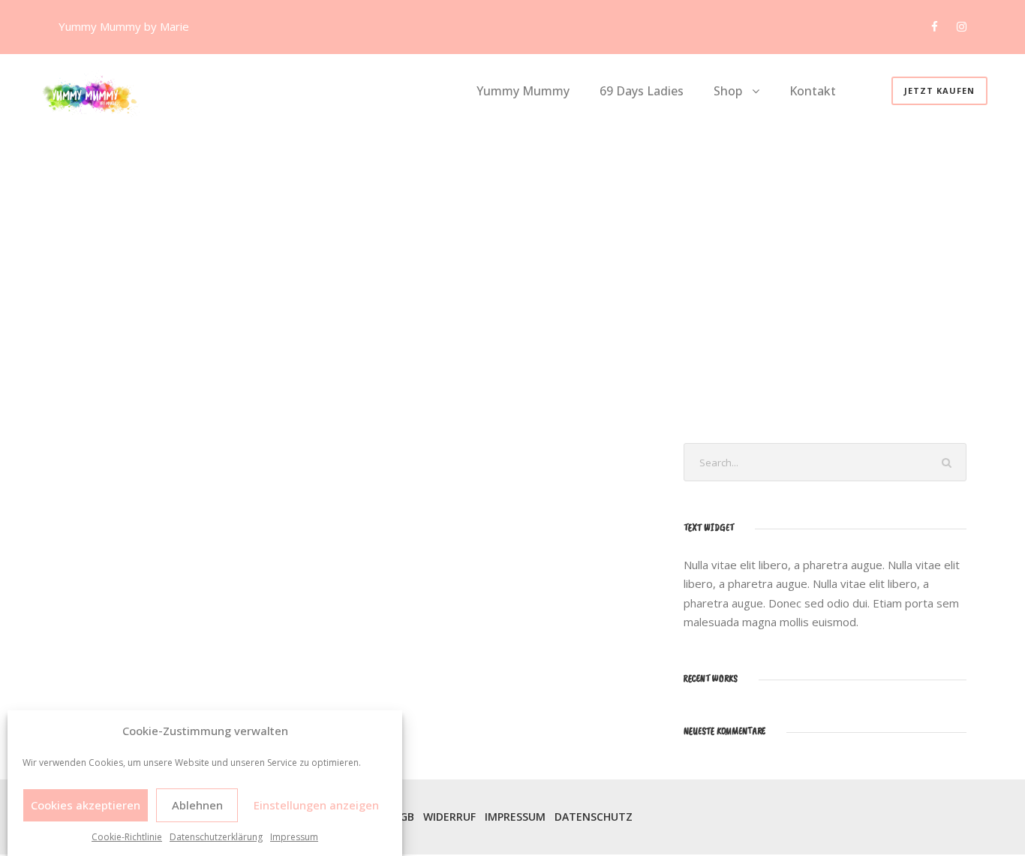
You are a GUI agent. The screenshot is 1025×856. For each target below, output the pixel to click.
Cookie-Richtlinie (127, 836)
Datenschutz (594, 816)
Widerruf (449, 816)
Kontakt (812, 91)
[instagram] (961, 26)
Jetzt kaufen (939, 90)
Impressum (294, 836)
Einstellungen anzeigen (316, 804)
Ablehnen (197, 804)
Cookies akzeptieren (85, 804)
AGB (403, 816)
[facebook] (934, 26)
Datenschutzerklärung (216, 836)
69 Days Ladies (642, 91)
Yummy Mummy (523, 91)
